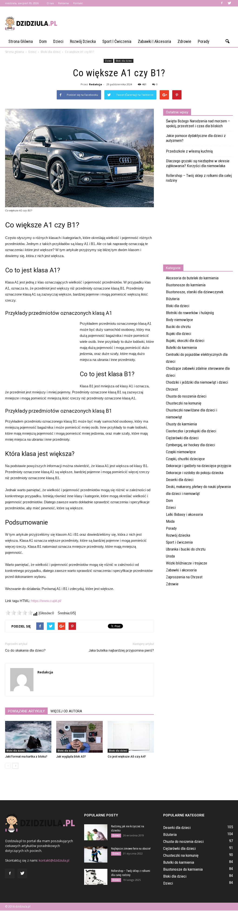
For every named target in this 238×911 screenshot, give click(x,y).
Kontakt (78, 3)
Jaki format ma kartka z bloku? (26, 756)
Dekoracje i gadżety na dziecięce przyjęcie (198, 465)
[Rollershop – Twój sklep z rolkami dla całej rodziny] (95, 877)
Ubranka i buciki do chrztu (185, 549)
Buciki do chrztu (178, 326)
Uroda (170, 556)
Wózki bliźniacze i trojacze (186, 563)
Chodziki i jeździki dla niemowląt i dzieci (197, 382)
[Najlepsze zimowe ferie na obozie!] (95, 855)
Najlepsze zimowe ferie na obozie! (131, 848)
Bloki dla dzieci (124, 60)
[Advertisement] (148, 23)
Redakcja (95, 84)
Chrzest (172, 389)
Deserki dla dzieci (179, 479)
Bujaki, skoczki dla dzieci (185, 340)
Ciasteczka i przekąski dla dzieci (191, 431)
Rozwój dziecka (83, 41)
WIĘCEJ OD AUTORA (66, 711)
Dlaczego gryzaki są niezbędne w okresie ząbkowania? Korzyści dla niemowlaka (197, 163)
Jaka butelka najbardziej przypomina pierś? (121, 650)
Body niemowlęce (179, 319)
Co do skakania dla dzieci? (25, 650)
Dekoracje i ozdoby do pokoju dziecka (194, 472)
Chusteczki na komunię (183, 403)
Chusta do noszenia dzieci (186, 396)
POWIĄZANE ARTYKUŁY (26, 711)
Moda (170, 521)
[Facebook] (221, 3)
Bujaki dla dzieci (178, 333)
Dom (43, 41)
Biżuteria (172, 298)
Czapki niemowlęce (181, 451)
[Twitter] (229, 3)
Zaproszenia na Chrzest (184, 577)
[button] (227, 41)
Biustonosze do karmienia (185, 285)
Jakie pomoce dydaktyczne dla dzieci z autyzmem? (196, 138)
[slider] (19, 612)
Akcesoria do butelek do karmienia (192, 278)
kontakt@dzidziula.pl (54, 860)
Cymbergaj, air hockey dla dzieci (190, 445)
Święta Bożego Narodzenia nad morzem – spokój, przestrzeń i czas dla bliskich (198, 123)
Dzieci (58, 41)
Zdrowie (184, 41)
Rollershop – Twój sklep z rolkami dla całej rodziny (199, 178)
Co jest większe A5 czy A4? (127, 756)
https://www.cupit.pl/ (46, 601)
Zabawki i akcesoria (154, 41)
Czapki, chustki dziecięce (185, 458)
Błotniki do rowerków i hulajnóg (190, 312)
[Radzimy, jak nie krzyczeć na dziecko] (95, 832)
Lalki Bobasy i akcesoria (184, 514)
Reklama (63, 3)
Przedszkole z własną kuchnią (189, 151)
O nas (50, 3)
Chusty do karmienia (181, 424)
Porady (203, 41)
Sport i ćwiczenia (116, 41)
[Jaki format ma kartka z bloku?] (28, 737)
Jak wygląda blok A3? (71, 756)
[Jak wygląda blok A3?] (79, 737)
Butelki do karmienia (181, 347)
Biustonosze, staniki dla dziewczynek (194, 292)
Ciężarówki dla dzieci (182, 438)
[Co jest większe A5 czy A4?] (131, 737)
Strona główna (20, 41)
